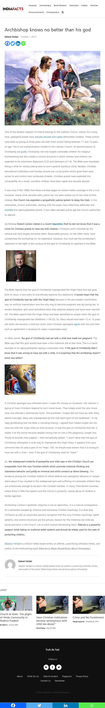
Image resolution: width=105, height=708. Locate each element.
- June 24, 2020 (13, 625)
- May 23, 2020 (51, 628)
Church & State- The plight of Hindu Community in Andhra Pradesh (15, 617)
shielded (9, 209)
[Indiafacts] (13, 9)
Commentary (45, 5)
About (20, 676)
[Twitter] (12, 43)
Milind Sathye (40, 628)
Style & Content (50, 676)
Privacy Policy (82, 676)
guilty (24, 151)
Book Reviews (60, 5)
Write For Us (33, 676)
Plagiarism (67, 676)
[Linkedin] (18, 43)
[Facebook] (7, 43)
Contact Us (45, 680)
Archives (94, 5)
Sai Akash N (3, 625)
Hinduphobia (53, 12)
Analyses (33, 5)
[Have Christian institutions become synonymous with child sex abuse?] (52, 605)
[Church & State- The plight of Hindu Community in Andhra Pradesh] (16, 603)
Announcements (36, 12)
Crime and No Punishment (88, 617)
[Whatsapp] (23, 43)
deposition (57, 223)
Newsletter (60, 680)
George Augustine (78, 621)
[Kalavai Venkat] (10, 569)
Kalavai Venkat (11, 36)
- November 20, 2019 (91, 621)
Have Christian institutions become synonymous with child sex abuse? (51, 621)
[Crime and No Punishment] (89, 605)
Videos (84, 5)
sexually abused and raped (48, 136)
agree (77, 324)
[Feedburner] (46, 667)
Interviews (73, 5)
